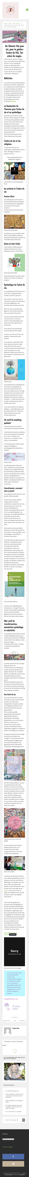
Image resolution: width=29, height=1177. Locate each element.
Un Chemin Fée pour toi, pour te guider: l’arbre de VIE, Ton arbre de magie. (14, 25)
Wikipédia (13, 101)
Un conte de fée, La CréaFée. (14, 1111)
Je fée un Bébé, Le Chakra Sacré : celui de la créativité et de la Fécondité (14, 1095)
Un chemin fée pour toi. (12, 1091)
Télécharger (13, 934)
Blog (10, 23)
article (6, 890)
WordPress (22, 1174)
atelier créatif (16, 23)
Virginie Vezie (6, 1020)
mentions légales (7, 1147)
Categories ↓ (22, 1020)
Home (6, 23)
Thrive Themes (9, 1174)
